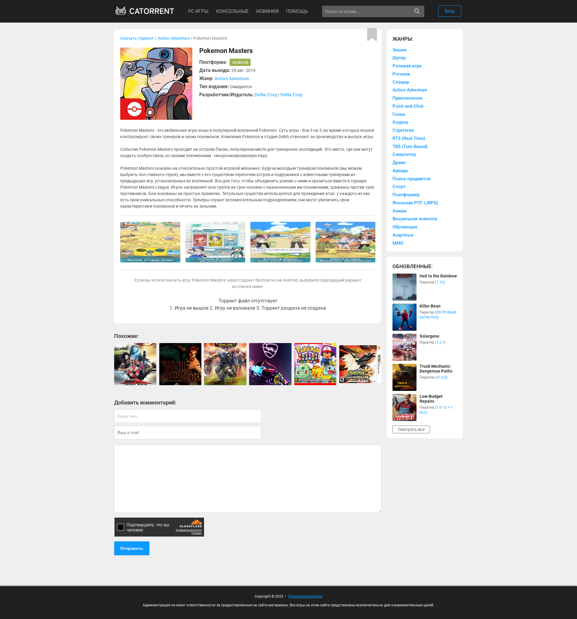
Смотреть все (411, 429)
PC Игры (198, 11)
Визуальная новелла (414, 218)
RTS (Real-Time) (408, 138)
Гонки (398, 114)
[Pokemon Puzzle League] (315, 364)
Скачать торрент (137, 38)
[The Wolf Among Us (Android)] (180, 364)
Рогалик (401, 74)
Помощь (297, 11)
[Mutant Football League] (225, 364)
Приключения (407, 98)
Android (240, 62)
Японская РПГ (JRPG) (415, 203)
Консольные (232, 11)
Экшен (399, 50)
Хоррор (400, 122)
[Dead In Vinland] (135, 364)
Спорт (398, 186)
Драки (399, 162)
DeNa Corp (266, 94)
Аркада (400, 170)
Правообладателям (305, 596)
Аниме (399, 211)
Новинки (267, 11)
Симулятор (404, 154)
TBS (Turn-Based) (410, 146)
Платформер (406, 194)
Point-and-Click (408, 106)
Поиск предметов (411, 178)
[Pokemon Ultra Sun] (360, 364)
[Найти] (417, 11)
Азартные (403, 235)
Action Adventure (173, 38)
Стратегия (403, 130)
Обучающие (404, 227)
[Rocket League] (270, 364)
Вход (450, 11)
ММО (397, 243)
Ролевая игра (406, 66)
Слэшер (400, 82)
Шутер (399, 57)
